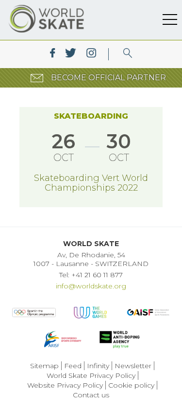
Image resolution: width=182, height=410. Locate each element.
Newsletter (133, 365)
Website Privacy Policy (65, 385)
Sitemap (44, 365)
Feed (73, 365)
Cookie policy (131, 385)
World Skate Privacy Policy (91, 375)
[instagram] (91, 54)
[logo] (127, 54)
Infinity (98, 365)
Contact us (91, 395)
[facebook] (52, 54)
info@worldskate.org (91, 286)
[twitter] (70, 54)
